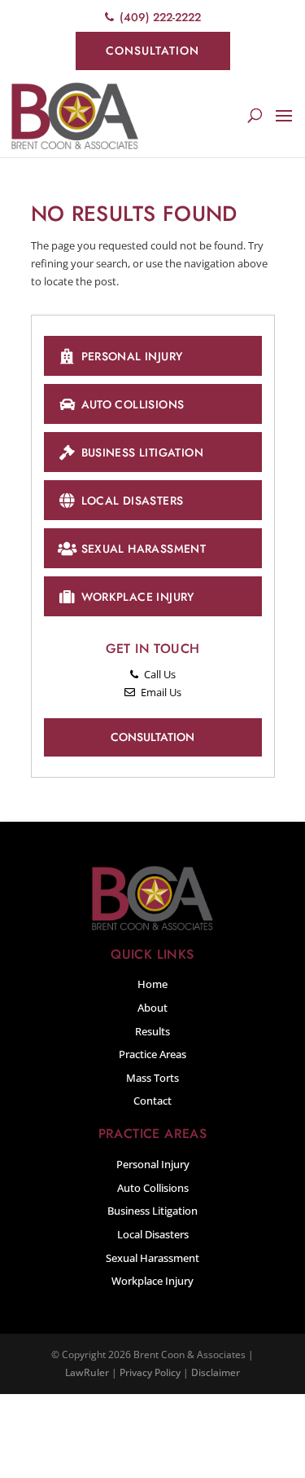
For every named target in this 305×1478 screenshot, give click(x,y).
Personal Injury (132, 356)
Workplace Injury (137, 597)
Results (152, 1031)
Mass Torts (152, 1077)
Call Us (159, 674)
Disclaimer (215, 1372)
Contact (152, 1100)
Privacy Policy (150, 1372)
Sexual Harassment (144, 548)
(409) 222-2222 (158, 17)
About (152, 1007)
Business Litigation (142, 452)
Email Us (159, 692)
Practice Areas (152, 1054)
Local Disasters (132, 500)
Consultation (152, 50)
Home (152, 984)
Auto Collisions (133, 404)
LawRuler (87, 1372)
